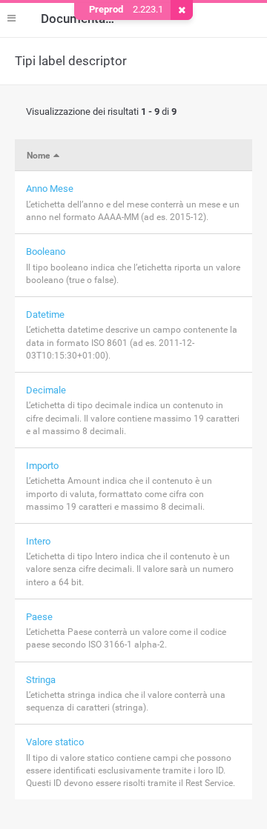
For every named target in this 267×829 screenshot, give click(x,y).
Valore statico (55, 742)
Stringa (41, 679)
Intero (38, 541)
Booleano (45, 251)
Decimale (46, 390)
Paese (39, 616)
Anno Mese (49, 188)
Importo (42, 465)
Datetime (45, 314)
